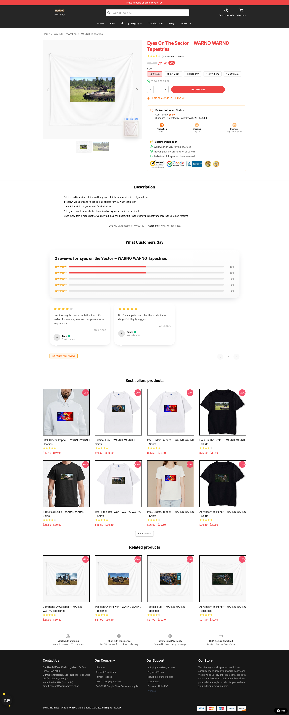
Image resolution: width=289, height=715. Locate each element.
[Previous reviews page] (220, 357)
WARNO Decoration (65, 34)
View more (144, 534)
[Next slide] (136, 89)
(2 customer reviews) (173, 56)
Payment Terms (156, 672)
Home (46, 34)
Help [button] (283, 711)
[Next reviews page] (236, 357)
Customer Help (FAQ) (158, 686)
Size (149, 68)
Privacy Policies (104, 677)
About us (100, 667)
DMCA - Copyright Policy (108, 681)
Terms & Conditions (106, 672)
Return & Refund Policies (160, 677)
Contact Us (153, 681)
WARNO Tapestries (91, 34)
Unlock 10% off (7, 700)
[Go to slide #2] (101, 147)
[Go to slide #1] (84, 147)
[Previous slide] (48, 89)
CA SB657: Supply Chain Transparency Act (117, 686)
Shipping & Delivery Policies (161, 667)
